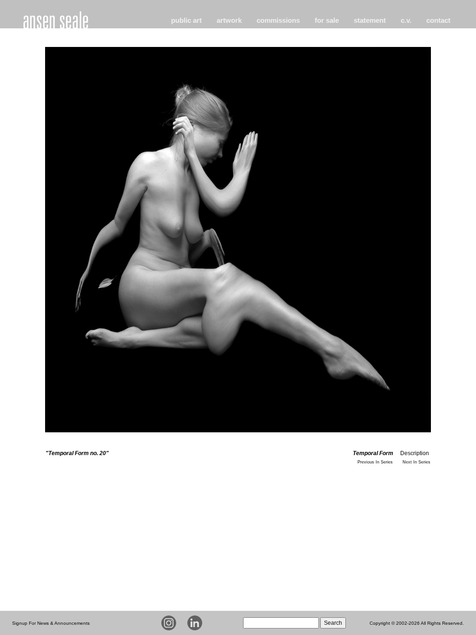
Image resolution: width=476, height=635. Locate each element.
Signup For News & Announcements (51, 623)
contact (438, 20)
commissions (278, 20)
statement (370, 20)
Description (414, 453)
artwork (229, 20)
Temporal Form (373, 453)
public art (186, 20)
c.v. (406, 20)
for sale (327, 20)
